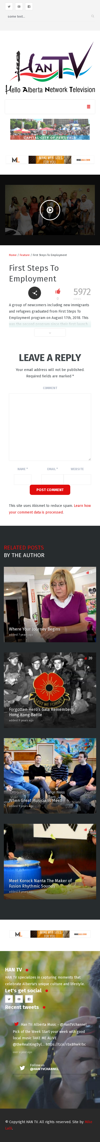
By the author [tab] (24, 555)
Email (52, 469)
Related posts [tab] (24, 547)
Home (13, 255)
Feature (25, 255)
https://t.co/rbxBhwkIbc (66, 1044)
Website (77, 469)
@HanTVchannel (73, 1024)
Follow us (44, 1067)
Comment (50, 388)
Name (22, 469)
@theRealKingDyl (27, 1044)
